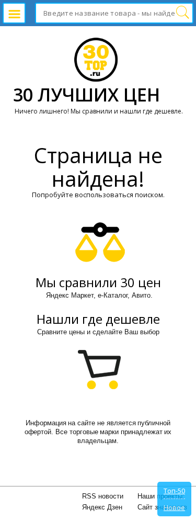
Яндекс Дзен (102, 507)
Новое (174, 507)
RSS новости (102, 496)
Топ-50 (174, 490)
